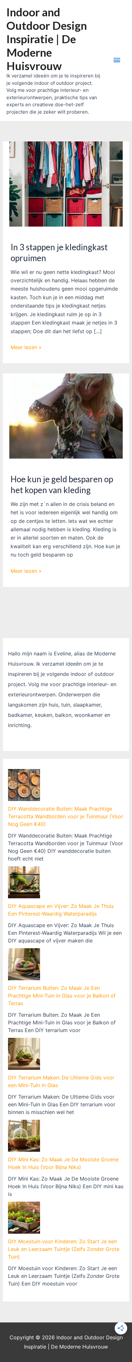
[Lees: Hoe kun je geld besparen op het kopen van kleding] (66, 416)
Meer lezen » (26, 347)
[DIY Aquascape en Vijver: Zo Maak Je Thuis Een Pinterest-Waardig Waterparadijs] (24, 882)
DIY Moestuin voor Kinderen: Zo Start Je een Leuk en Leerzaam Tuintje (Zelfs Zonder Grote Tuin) (64, 1249)
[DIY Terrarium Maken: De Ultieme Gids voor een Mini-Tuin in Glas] (24, 1054)
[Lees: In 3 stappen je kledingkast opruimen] (66, 183)
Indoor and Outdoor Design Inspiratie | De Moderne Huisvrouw (46, 38)
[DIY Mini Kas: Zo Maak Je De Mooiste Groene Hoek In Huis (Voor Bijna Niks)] (24, 1136)
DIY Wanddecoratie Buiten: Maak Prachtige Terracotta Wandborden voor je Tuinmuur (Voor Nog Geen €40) (65, 816)
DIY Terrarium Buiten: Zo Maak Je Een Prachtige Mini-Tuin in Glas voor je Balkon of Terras (62, 995)
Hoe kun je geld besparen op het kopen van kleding (62, 484)
